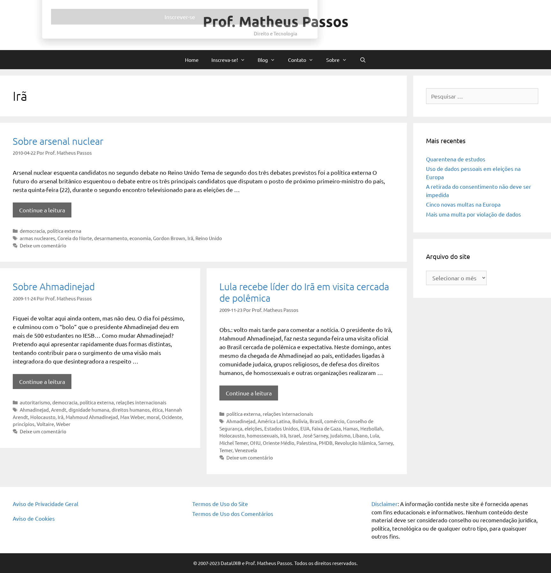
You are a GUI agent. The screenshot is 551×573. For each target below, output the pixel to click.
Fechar (407, 7)
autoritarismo (35, 402)
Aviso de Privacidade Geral (45, 503)
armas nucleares (37, 238)
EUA (305, 428)
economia (140, 238)
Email (152, 118)
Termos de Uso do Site (220, 503)
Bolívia (299, 421)
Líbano (360, 435)
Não (174, 151)
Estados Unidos (281, 428)
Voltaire (45, 424)
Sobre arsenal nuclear (58, 141)
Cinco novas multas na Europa (463, 204)
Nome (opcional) (164, 92)
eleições (253, 428)
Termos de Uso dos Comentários (232, 513)
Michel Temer (233, 443)
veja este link (296, 55)
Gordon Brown (169, 238)
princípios (23, 424)
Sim (155, 151)
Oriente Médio (278, 443)
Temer (225, 450)
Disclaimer (384, 503)
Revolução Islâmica (355, 443)
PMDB (326, 443)
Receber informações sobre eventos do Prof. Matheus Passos (211, 143)
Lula (374, 435)
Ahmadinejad (34, 410)
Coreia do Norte (74, 238)
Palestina (307, 443)
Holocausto (42, 417)
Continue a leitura (42, 210)
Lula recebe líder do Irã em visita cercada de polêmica (304, 292)
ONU (255, 443)
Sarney (385, 443)
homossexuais (262, 435)
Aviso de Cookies (34, 518)
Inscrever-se (275, 176)
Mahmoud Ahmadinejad (92, 417)
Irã (190, 238)
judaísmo (340, 435)
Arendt (58, 410)
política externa (64, 231)
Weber (63, 424)
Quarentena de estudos (455, 159)
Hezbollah (371, 428)
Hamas (350, 428)
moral (153, 417)
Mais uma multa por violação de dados (473, 214)
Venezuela (246, 450)
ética (157, 410)
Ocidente (172, 417)
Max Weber (132, 417)
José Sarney (315, 435)
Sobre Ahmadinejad (54, 286)
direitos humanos (131, 410)
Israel (294, 435)
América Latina (274, 421)
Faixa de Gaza (326, 428)
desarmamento (110, 238)
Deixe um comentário (43, 245)
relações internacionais (141, 402)
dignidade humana (89, 410)
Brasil (316, 421)
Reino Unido (208, 238)
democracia (32, 231)
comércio (334, 421)
